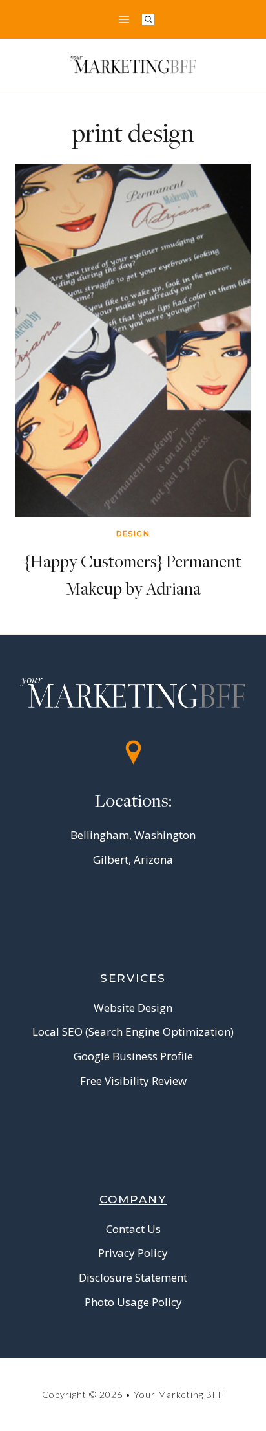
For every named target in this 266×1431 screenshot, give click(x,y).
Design (133, 533)
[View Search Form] (148, 20)
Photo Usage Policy (133, 1301)
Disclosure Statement (133, 1277)
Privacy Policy (133, 1252)
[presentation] (133, 340)
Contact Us (133, 1228)
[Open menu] (124, 19)
